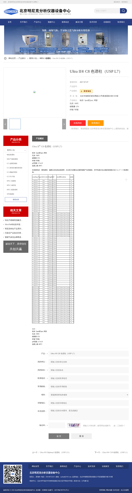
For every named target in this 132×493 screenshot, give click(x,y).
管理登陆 (102, 490)
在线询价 (78, 123)
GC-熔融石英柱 (12, 172)
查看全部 (16, 199)
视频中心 (51, 22)
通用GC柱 (33, 58)
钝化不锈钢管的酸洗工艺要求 (14, 220)
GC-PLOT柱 (11, 176)
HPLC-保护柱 (11, 185)
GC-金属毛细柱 (12, 163)
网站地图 (109, 490)
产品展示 (22, 58)
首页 (9, 22)
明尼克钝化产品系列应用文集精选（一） (14, 229)
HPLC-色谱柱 (11, 181)
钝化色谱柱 (11, 155)
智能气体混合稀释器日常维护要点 (14, 237)
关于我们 (23, 22)
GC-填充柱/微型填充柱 (14, 168)
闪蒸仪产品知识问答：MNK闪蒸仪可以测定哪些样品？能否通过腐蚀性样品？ (14, 233)
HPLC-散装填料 (12, 190)
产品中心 (37, 22)
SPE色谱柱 (10, 194)
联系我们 (125, 2)
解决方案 (79, 22)
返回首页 (117, 2)
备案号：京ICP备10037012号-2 (58, 490)
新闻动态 (65, 22)
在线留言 (107, 22)
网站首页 (12, 58)
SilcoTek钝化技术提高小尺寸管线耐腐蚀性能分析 (14, 224)
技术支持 (93, 22)
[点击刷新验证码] (74, 425)
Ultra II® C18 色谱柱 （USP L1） (115, 452)
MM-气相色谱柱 (12, 159)
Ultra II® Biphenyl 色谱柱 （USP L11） (55, 452)
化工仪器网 (125, 490)
